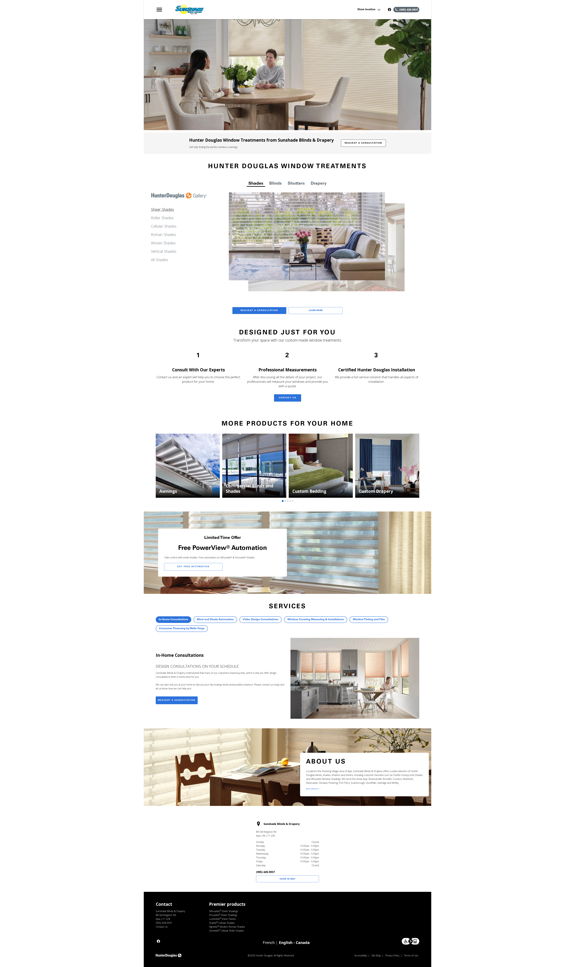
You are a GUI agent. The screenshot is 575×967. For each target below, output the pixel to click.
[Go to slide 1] (283, 501)
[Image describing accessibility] (410, 941)
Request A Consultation (259, 311)
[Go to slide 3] (287, 501)
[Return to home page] (217, 10)
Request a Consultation (363, 143)
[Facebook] (389, 9)
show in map (287, 878)
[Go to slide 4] (290, 501)
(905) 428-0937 (265, 872)
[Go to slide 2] (285, 501)
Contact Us (287, 398)
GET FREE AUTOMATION (193, 567)
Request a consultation (176, 700)
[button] (159, 9)
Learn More (316, 311)
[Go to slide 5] (292, 501)
